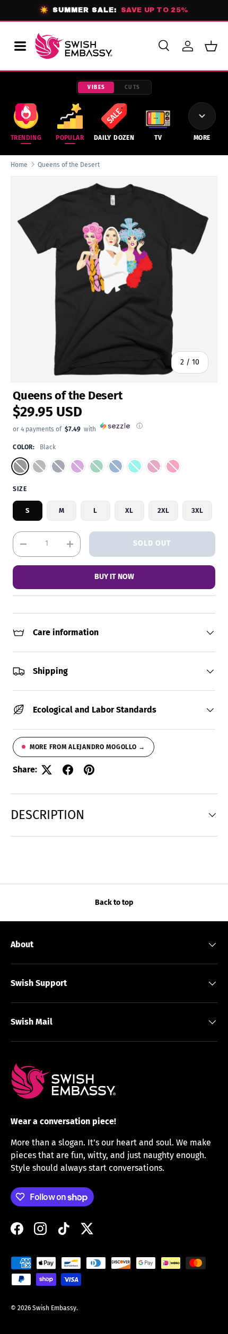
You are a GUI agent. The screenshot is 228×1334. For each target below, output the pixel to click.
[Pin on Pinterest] (89, 769)
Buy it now (114, 576)
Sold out (152, 543)
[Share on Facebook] (67, 769)
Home (19, 164)
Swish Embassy (54, 1308)
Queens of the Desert (69, 164)
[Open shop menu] (20, 46)
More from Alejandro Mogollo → (87, 747)
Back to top (114, 902)
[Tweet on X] (46, 769)
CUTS (133, 87)
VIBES (96, 87)
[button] (211, 46)
